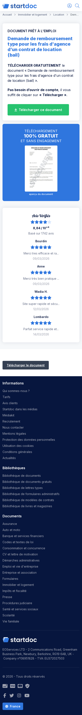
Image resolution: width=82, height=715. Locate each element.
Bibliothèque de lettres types (23, 488)
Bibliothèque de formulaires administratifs (31, 494)
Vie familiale (11, 621)
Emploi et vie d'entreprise (20, 566)
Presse (7, 597)
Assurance (10, 524)
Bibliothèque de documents (22, 475)
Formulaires (10, 578)
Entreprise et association (20, 572)
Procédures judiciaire (17, 603)
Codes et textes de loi (18, 542)
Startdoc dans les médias (20, 409)
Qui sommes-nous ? (16, 391)
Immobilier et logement (18, 585)
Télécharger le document (26, 365)
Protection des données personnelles (29, 439)
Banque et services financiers (23, 536)
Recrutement (11, 421)
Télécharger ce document (40, 110)
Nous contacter (13, 427)
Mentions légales (14, 433)
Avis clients (10, 403)
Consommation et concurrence (24, 548)
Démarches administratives (21, 560)
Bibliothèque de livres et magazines (27, 506)
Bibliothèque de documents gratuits (27, 481)
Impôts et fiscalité (14, 591)
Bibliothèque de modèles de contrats (28, 500)
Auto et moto (11, 530)
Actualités (9, 458)
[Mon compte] (69, 5)
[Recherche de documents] (77, 5)
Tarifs (6, 397)
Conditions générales (17, 452)
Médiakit (8, 415)
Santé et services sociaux (20, 609)
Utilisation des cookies (18, 446)
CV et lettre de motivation (20, 554)
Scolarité (9, 615)
